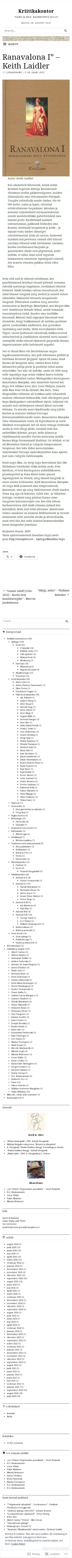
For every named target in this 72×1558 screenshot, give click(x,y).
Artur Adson (26, 709)
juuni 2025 (12, 1284)
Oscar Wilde (17, 1057)
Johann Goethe (18, 1017)
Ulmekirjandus (18, 862)
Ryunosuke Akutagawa (22, 1063)
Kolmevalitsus (23, 927)
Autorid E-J (21, 883)
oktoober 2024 (14, 1306)
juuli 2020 (11, 1396)
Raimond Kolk (27, 787)
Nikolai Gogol (17, 1051)
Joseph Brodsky (19, 1023)
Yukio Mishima (18, 1091)
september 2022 (15, 1362)
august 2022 (12, 1365)
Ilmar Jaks (25, 750)
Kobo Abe (16, 1029)
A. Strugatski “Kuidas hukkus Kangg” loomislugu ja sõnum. (35, 1147)
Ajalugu (15, 641)
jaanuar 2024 (13, 1331)
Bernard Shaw (18, 973)
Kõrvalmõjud (13, 945)
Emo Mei (24, 722)
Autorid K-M (22, 902)
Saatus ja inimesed (25, 942)
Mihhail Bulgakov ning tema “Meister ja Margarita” (31, 1144)
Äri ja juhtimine (23, 846)
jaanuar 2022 (13, 1374)
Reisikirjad (16, 837)
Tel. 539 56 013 (9, 1224)
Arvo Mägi (25, 713)
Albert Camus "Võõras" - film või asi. (24, 1519)
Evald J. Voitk (26, 728)
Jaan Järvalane (27, 753)
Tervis (19, 855)
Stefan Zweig (17, 1073)
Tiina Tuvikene (27, 796)
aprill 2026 (12, 1256)
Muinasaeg (25, 666)
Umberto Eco (18, 1079)
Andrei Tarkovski (19, 961)
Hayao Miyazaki (19, 1004)
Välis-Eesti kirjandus (25, 694)
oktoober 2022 (14, 1359)
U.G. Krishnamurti (20, 1076)
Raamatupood (14, 1097)
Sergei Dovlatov (19, 1066)
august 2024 (12, 1312)
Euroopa (20, 663)
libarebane (14, 72)
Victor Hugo (26, 899)
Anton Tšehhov (18, 967)
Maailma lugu (22, 672)
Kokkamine (21, 849)
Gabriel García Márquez (23, 995)
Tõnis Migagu (26, 793)
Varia (13, 1082)
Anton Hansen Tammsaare (29, 685)
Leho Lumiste (27, 778)
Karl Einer (25, 769)
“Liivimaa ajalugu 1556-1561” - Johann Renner (29, 1510)
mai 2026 (11, 1253)
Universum (21, 858)
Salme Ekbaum (27, 790)
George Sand (26, 917)
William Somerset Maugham (25, 1088)
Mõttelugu (16, 818)
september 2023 (15, 1340)
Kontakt (11, 1413)
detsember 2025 (15, 1269)
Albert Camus (18, 952)
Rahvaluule (16, 831)
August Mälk (26, 716)
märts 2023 (12, 1343)
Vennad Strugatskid (29, 871)
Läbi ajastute (26, 654)
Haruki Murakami (28, 886)
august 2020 (12, 1393)
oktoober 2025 (14, 1275)
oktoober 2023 (14, 1337)
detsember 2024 (15, 1300)
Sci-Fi (18, 868)
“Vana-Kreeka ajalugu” (18, 1523)
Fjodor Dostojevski (29, 880)
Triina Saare (26, 800)
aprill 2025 (12, 1290)
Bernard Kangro (28, 719)
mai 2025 (11, 1287)
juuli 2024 (11, 1315)
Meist (9, 1416)
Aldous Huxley (18, 955)
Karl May (24, 908)
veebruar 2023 (14, 1346)
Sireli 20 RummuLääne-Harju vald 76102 (13, 1219)
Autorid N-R (22, 911)
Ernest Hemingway (20, 986)
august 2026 (12, 1244)
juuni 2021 (12, 1377)
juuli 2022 (11, 1368)
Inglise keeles (18, 815)
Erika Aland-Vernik (29, 725)
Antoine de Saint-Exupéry (24, 964)
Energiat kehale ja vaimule (29, 809)
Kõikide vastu (26, 651)
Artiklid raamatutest (17, 638)
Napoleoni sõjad (28, 669)
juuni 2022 (12, 1371)
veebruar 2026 (14, 1262)
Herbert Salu (26, 747)
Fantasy (19, 865)
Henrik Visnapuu (28, 744)
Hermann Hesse (28, 890)
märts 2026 (12, 1259)
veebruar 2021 (14, 1383)
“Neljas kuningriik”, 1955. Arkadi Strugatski (28, 1141)
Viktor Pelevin (18, 1085)
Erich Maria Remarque (22, 983)
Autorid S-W (22, 914)
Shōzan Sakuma (19, 1069)
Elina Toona (21, 688)
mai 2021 (11, 1380)
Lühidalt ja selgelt (15, 948)
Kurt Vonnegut (18, 1035)
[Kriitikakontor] (36, 38)
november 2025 (14, 1272)
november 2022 (14, 1355)
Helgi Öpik (25, 738)
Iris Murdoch (26, 905)
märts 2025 (12, 1293)
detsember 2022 (15, 1352)
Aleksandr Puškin (19, 958)
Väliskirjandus (18, 874)
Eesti (18, 644)
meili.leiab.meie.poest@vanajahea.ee (21, 1227)
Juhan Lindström (28, 756)
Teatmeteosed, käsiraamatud (25, 843)
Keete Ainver (26, 775)
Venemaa (20, 675)
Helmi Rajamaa (27, 740)
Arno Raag (25, 703)
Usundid (20, 824)
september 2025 (15, 1278)
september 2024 (15, 1309)
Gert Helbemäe (28, 731)
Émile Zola (16, 970)
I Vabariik (24, 648)
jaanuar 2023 (13, 1349)
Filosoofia (20, 821)
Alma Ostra (21, 682)
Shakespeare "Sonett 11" (19, 1526)
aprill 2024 (12, 1324)
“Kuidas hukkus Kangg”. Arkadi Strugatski (27, 1150)
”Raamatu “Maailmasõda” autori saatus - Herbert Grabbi (34, 1529)
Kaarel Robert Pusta (30, 762)
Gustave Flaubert (19, 998)
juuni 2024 (12, 1318)
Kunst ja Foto (22, 852)
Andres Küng (26, 700)
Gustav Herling (27, 734)
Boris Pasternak (19, 976)
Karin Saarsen (27, 765)
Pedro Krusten (27, 781)
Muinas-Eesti (26, 657)
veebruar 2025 (14, 1297)
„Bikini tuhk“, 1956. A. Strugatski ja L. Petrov (28, 1153)
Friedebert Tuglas (24, 691)
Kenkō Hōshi (17, 1026)
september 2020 (15, 1390)
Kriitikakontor (36, 11)
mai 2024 (11, 1321)
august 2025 (12, 1281)
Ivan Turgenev (18, 1014)
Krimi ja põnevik (24, 930)
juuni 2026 (12, 1250)
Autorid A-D (22, 877)
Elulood (15, 803)
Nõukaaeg (25, 660)
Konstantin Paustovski (22, 1032)
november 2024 (14, 1303)
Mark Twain (17, 1045)
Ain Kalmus (25, 697)
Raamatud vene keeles (22, 827)
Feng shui (20, 812)
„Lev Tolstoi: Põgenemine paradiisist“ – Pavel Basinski (33, 1189)
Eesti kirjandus (18, 679)
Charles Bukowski (20, 979)
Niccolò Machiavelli (20, 1048)
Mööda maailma (24, 840)
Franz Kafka (17, 992)
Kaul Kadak (25, 772)
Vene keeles (17, 933)
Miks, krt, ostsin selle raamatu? (22, 1094)
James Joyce (26, 893)
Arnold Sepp (26, 706)
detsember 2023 (15, 1334)
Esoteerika (16, 806)
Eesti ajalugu (22, 936)
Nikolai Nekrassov (20, 1054)
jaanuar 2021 (13, 1387)
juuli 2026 (11, 1247)
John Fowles (17, 1020)
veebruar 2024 (14, 1328)
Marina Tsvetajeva (20, 1042)
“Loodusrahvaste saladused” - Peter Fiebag (28, 1513)
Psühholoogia (22, 939)
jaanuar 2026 (13, 1266)
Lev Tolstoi (25, 921)
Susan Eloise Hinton (30, 896)
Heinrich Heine (19, 1007)
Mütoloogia (21, 834)
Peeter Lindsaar (28, 784)
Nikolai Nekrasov (15, 1201)
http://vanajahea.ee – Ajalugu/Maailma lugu (37, 539)
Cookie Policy (18, 1543)
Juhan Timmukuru (29, 759)
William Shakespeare (30, 923)
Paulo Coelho (17, 1060)
